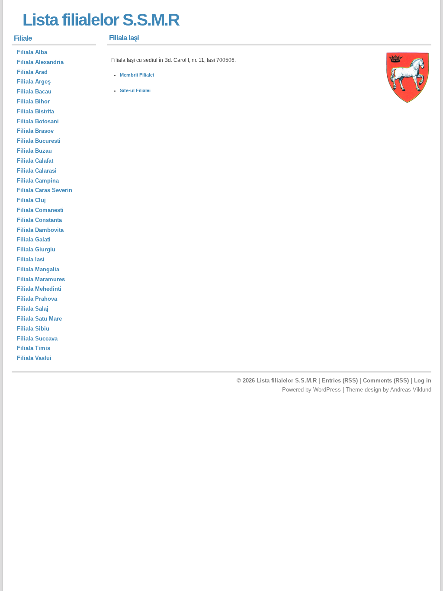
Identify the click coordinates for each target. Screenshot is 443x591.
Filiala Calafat (35, 160)
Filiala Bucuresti (39, 141)
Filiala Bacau (34, 91)
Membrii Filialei (137, 74)
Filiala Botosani (38, 121)
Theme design (363, 389)
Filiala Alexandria (40, 62)
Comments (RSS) (386, 380)
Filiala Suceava (37, 338)
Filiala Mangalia (38, 269)
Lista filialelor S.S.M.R (100, 19)
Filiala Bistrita (35, 111)
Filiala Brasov (35, 131)
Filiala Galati (34, 239)
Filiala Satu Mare (39, 318)
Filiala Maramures (41, 279)
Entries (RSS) (340, 380)
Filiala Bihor (33, 101)
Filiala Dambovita (40, 230)
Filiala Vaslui (34, 358)
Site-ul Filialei (135, 90)
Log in (422, 380)
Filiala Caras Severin (44, 190)
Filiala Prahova (37, 299)
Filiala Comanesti (40, 210)
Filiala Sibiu (33, 328)
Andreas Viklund (410, 389)
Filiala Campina (38, 180)
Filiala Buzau (34, 151)
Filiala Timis (33, 348)
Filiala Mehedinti (39, 289)
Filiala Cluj (31, 200)
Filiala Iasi (31, 259)
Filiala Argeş (34, 81)
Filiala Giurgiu (36, 249)
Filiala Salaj (32, 308)
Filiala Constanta (39, 220)
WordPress (327, 389)
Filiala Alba (32, 52)
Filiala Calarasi (37, 170)
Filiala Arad (32, 72)
